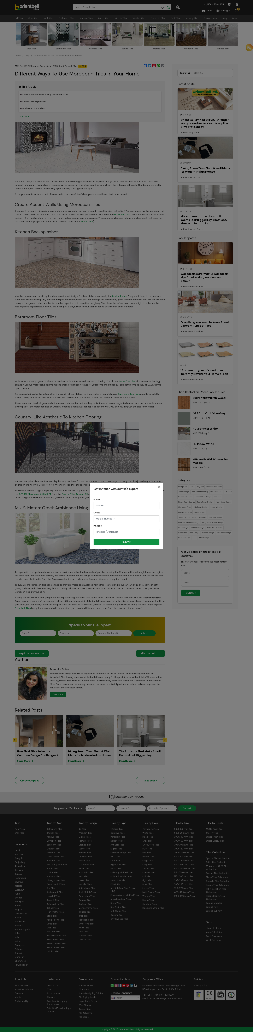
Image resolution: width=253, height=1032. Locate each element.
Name (97, 499)
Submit (127, 542)
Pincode (98, 525)
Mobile (97, 512)
